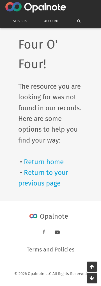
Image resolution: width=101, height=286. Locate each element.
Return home (44, 162)
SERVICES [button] (20, 21)
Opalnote (53, 216)
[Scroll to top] (92, 267)
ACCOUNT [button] (51, 21)
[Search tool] (77, 21)
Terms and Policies (50, 249)
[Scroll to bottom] (92, 278)
